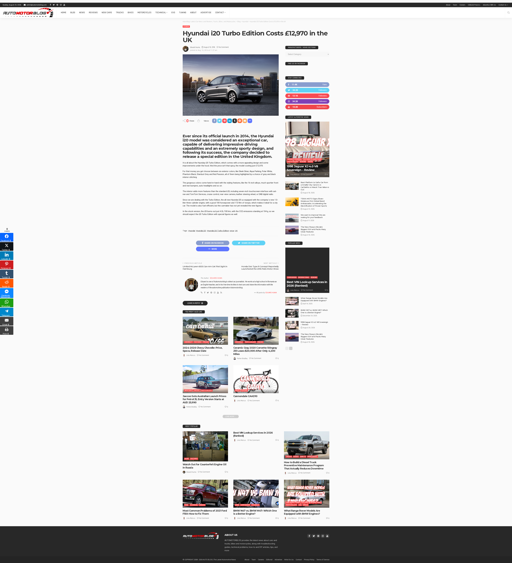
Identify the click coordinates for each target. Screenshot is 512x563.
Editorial (269, 560)
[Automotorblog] (28, 12)
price (232, 231)
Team (455, 5)
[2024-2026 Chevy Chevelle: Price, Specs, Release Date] (205, 331)
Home (63, 12)
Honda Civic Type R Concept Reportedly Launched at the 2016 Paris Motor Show (260, 267)
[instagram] (307, 101)
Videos (310, 162)
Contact (219, 12)
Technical (160, 12)
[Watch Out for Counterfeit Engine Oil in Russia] (205, 446)
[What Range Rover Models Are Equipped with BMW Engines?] (292, 301)
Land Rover (290, 503)
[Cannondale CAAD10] (256, 379)
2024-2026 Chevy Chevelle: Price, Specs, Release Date (202, 349)
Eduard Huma (195, 47)
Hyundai (186, 26)
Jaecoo (196, 390)
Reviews (93, 12)
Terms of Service (323, 560)
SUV (300, 505)
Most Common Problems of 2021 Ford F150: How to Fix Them (205, 512)
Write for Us (288, 560)
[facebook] (307, 84)
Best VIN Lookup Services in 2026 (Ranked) (307, 283)
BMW (237, 505)
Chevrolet (188, 342)
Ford (186, 505)
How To (303, 457)
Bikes (130, 12)
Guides (295, 457)
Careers (462, 5)
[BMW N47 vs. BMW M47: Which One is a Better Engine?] (256, 494)
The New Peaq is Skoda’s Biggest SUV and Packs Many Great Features (313, 229)
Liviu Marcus (190, 355)
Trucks (120, 12)
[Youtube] (307, 107)
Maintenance (312, 457)
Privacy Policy (309, 560)
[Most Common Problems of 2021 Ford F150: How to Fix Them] (205, 494)
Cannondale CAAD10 (245, 396)
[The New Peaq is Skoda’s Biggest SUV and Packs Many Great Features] (292, 230)
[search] (508, 12)
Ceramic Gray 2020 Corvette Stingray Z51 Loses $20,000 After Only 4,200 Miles (255, 351)
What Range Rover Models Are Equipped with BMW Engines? (302, 512)
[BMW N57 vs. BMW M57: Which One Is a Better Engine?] (292, 313)
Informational (303, 277)
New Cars (107, 12)
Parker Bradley (242, 358)
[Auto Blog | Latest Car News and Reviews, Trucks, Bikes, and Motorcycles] (201, 535)
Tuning (182, 12)
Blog (72, 12)
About (448, 5)
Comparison (291, 277)
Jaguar (290, 159)
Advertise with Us (489, 5)
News (82, 12)
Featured (197, 342)
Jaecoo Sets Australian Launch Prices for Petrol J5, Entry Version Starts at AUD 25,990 (204, 399)
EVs (173, 12)
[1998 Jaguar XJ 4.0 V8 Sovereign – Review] (307, 149)
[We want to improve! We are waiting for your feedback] (292, 218)
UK (236, 231)
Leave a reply (194, 303)
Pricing (206, 342)
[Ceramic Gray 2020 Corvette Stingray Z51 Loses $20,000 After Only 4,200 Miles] (256, 331)
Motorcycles (144, 12)
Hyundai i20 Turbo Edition (218, 231)
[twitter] (307, 90)
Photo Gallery (250, 342)
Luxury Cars (316, 159)
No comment (224, 47)
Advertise (206, 12)
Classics (298, 159)
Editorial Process (474, 5)
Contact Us (503, 5)
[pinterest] (307, 95)
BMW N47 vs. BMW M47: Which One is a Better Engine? (255, 512)
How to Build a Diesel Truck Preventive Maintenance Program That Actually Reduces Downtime (304, 465)
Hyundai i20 (201, 231)
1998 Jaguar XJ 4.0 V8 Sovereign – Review (302, 168)
